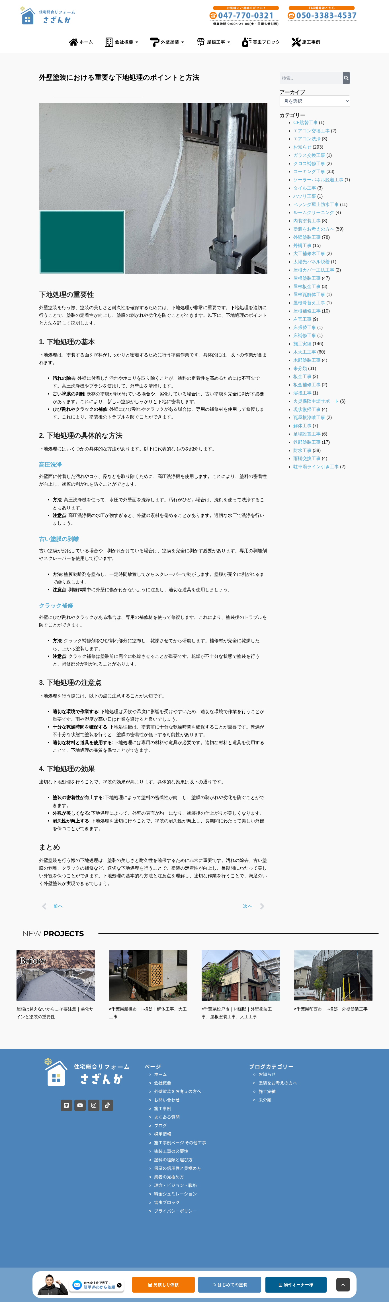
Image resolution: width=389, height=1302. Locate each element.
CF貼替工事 (305, 122)
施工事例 (162, 1108)
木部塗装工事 (307, 360)
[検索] (346, 78)
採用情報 (162, 1134)
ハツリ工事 (304, 196)
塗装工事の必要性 (171, 1151)
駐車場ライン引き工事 (316, 466)
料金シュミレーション (175, 1194)
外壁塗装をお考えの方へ (177, 1091)
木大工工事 (304, 352)
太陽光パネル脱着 (311, 261)
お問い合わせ (167, 1100)
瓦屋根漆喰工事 (309, 417)
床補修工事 (304, 335)
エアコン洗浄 (307, 138)
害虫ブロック (167, 1202)
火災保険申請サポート (316, 401)
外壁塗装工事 (307, 237)
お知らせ (302, 147)
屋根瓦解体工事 (309, 294)
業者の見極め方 (169, 1177)
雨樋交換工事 (307, 458)
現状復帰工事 (307, 409)
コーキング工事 (309, 171)
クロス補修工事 (309, 163)
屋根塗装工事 (307, 278)
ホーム (160, 1074)
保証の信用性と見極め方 (177, 1168)
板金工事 (302, 376)
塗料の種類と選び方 (173, 1160)
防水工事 (302, 450)
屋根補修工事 (307, 311)
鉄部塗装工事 (307, 442)
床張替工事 (304, 327)
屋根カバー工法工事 (313, 270)
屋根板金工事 (307, 286)
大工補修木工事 (309, 253)
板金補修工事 (307, 384)
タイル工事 (304, 188)
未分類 (300, 368)
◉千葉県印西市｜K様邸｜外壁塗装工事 (331, 1009)
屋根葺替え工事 (309, 302)
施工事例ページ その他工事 (180, 1142)
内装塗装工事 (307, 220)
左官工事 (302, 319)
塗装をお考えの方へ (313, 229)
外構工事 (302, 245)
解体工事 (302, 425)
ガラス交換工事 (309, 155)
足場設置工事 (307, 434)
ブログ (160, 1125)
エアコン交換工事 (311, 130)
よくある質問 (167, 1117)
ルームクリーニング (313, 212)
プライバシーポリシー (175, 1211)
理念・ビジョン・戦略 (175, 1185)
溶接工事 (302, 393)
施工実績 (302, 343)
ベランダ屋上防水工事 (316, 204)
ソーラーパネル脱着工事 (318, 179)
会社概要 (162, 1083)
